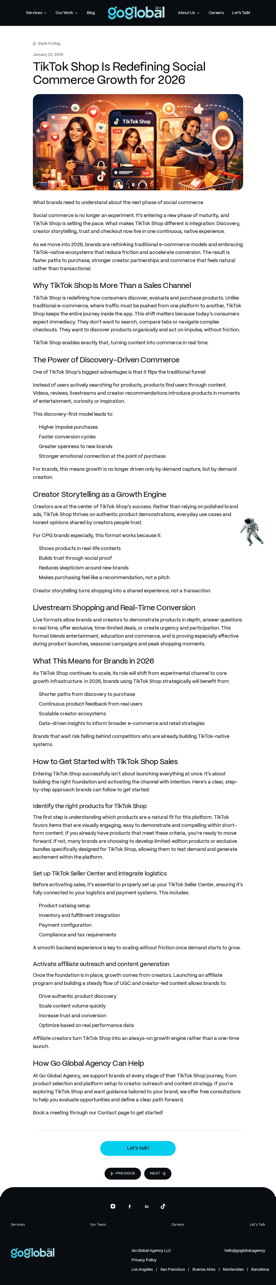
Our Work (64, 13)
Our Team (98, 1224)
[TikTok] (163, 1206)
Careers (216, 13)
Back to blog (49, 44)
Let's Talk (257, 1224)
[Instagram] (113, 1206)
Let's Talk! (241, 13)
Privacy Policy (144, 1260)
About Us (186, 13)
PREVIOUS (125, 1173)
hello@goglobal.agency (245, 1251)
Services (34, 13)
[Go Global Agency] (136, 12)
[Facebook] (129, 1206)
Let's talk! (138, 1148)
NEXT (155, 1173)
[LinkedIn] (146, 1206)
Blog (91, 13)
